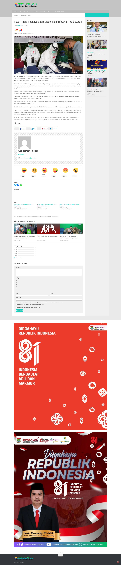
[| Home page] (25, 5)
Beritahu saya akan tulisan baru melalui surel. (28, 307)
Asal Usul (29, 11)
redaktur (19, 25)
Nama (17, 293)
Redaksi (60, 552)
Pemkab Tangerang (35, 216)
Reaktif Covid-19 (48, 216)
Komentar (18, 267)
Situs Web (18, 297)
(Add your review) (18, 257)
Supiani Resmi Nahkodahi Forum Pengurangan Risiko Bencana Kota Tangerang (95, 91)
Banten (22, 11)
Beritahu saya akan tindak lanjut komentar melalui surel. (31, 304)
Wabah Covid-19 (55, 216)
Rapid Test (41, 216)
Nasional (16, 11)
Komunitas (35, 11)
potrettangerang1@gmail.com (29, 158)
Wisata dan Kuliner (44, 11)
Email (51, 293)
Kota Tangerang (96, 50)
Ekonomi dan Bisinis (59, 11)
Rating (17, 278)
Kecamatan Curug (20, 216)
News (29, 15)
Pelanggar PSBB (27, 216)
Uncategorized (90, 52)
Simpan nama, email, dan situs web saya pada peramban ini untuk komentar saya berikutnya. (40, 302)
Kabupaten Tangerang (20, 15)
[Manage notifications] (118, 562)
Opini (52, 11)
